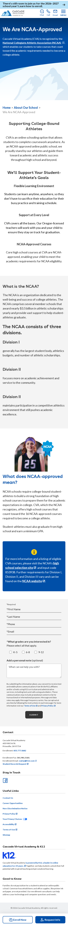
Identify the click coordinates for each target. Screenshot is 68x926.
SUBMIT (33, 715)
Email (10, 631)
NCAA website (32, 581)
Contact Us (8, 798)
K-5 (15, 652)
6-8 (28, 652)
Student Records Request (14, 764)
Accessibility (8, 824)
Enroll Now (19, 919)
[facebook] (5, 780)
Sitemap (6, 835)
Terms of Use (29, 706)
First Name (13, 609)
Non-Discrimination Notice (15, 808)
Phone (11, 624)
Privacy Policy (47, 706)
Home (7, 107)
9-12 (41, 652)
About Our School (26, 107)
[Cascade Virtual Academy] (12, 13)
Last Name (13, 616)
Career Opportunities (13, 803)
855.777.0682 (20, 750)
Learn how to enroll (30, 6)
